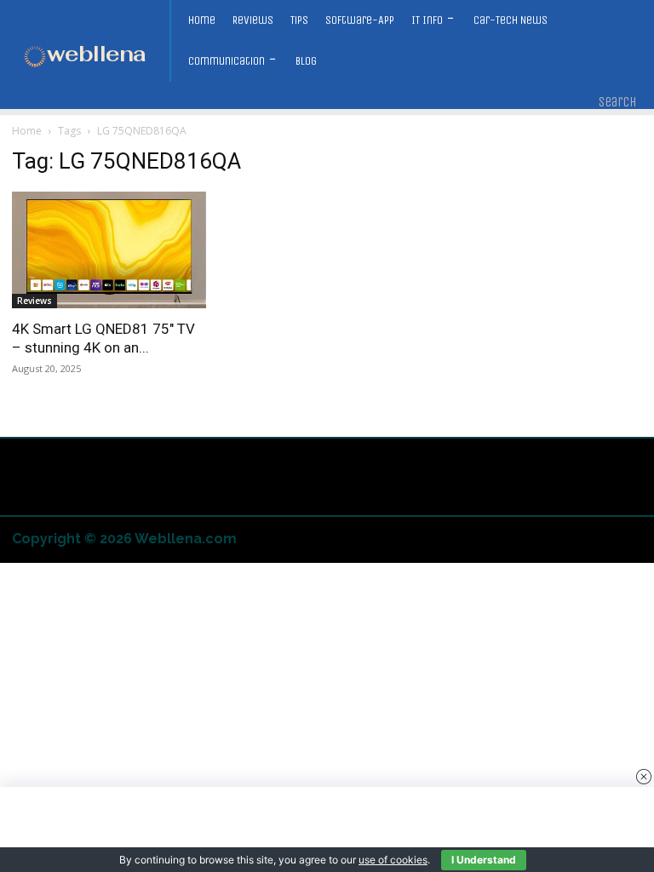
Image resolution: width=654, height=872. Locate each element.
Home (27, 130)
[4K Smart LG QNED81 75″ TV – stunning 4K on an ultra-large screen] (109, 250)
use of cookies (393, 859)
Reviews (34, 301)
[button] (618, 102)
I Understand (483, 859)
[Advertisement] (327, 829)
